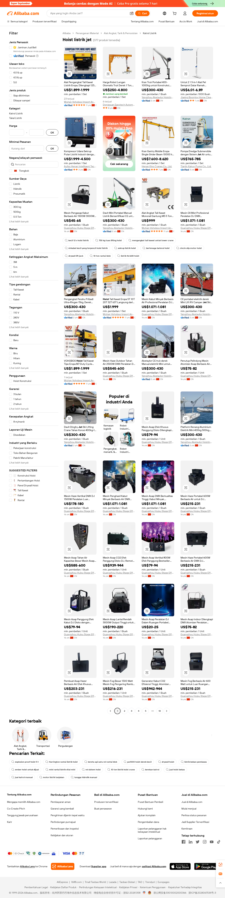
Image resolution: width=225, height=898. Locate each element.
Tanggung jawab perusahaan (22, 815)
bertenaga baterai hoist (158, 248)
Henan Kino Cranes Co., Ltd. (157, 166)
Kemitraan (186, 828)
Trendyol (150, 882)
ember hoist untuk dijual (27, 769)
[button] (132, 13)
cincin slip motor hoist (191, 248)
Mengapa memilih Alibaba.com (23, 802)
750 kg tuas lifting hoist (110, 240)
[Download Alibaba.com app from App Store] (180, 866)
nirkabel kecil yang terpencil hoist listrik (88, 248)
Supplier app (98, 866)
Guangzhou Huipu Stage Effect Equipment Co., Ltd (80, 228)
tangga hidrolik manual (85, 777)
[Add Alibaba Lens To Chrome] (62, 866)
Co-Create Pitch (16, 808)
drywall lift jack (75, 256)
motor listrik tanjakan (53, 777)
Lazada (112, 882)
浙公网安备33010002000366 (169, 892)
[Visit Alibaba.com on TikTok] (219, 842)
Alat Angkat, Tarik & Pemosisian (121, 33)
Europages (163, 882)
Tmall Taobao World (95, 882)
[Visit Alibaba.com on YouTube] (212, 842)
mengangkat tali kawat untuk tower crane (152, 240)
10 (160, 711)
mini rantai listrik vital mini (62, 769)
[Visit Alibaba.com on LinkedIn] (190, 842)
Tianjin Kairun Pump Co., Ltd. (196, 166)
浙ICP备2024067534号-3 (202, 892)
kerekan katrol (152, 769)
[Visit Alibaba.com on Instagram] (204, 842)
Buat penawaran (103, 808)
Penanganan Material (87, 33)
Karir (9, 822)
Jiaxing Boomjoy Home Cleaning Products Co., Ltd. (197, 97)
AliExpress (62, 882)
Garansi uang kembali (62, 808)
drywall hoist (168, 762)
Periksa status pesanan (194, 815)
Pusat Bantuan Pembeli (150, 802)
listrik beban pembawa (195, 762)
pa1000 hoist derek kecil (139, 762)
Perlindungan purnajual (63, 822)
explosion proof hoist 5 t (27, 762)
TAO (140, 882)
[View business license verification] (144, 892)
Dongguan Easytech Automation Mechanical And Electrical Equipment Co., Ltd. (119, 104)
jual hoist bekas (177, 769)
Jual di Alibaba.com (191, 802)
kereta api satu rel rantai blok (102, 762)
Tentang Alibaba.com (19, 794)
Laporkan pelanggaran (150, 838)
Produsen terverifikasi (106, 802)
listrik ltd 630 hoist (130, 256)
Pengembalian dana (148, 822)
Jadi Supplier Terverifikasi (195, 822)
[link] (220, 864)
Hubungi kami (145, 808)
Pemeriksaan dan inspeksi (65, 828)
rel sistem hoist (93, 769)
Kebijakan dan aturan (62, 835)
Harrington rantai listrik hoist (63, 762)
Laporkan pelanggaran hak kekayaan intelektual (152, 830)
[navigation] (33, 373)
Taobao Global (127, 882)
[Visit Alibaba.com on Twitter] (197, 842)
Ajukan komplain (147, 815)
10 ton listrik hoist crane (123, 769)
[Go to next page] (166, 711)
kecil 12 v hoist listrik (78, 240)
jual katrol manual (24, 777)
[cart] (175, 13)
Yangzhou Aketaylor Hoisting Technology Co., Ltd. (158, 97)
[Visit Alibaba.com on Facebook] (183, 842)
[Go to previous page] (110, 711)
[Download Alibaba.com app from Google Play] (206, 866)
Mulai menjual (188, 808)
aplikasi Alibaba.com (154, 866)
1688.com (76, 882)
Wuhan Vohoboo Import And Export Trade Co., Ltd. (80, 101)
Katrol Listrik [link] (149, 33)
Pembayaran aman (61, 802)
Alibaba (66, 33)
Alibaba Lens (27, 866)
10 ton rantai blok (102, 256)
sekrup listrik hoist (127, 248)
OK (52, 132)
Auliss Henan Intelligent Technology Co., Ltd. (80, 166)
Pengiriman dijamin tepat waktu (68, 815)
